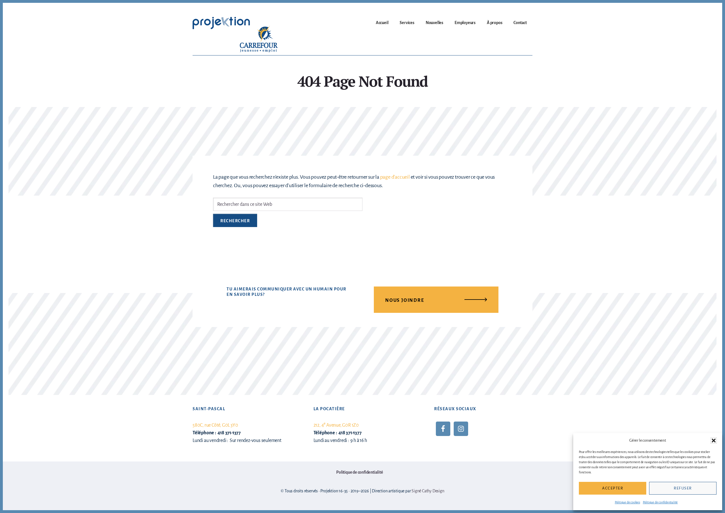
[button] (714, 440)
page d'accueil (395, 177)
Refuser (683, 488)
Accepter (612, 488)
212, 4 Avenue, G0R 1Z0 (336, 425)
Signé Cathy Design (427, 491)
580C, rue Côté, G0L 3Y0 (215, 425)
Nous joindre (404, 300)
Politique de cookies (627, 502)
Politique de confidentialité (660, 502)
